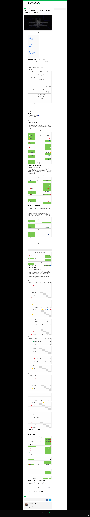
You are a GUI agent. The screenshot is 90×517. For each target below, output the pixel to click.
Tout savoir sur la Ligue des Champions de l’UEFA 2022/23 (36, 490)
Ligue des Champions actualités (28, 8)
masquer (32, 35)
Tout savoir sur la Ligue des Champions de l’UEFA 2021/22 (36, 491)
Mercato (35, 0)
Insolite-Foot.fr (30, 505)
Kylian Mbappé (28, 0)
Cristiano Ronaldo (32, 0)
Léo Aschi (35, 503)
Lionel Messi (25, 0)
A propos (39, 514)
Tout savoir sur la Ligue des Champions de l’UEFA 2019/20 (36, 492)
